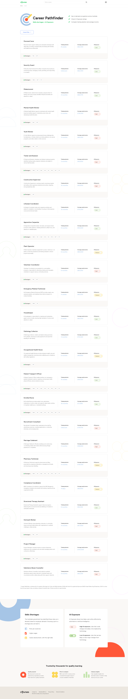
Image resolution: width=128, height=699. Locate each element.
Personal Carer (29, 41)
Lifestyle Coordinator (31, 204)
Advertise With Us (42, 691)
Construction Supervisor (32, 180)
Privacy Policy (51, 691)
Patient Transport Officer (33, 374)
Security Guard (29, 65)
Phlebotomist (28, 89)
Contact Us (34, 691)
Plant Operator (29, 246)
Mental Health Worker (31, 108)
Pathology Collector (31, 331)
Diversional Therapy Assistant (34, 501)
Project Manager (29, 544)
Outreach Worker (30, 520)
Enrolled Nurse (29, 398)
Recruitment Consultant (32, 422)
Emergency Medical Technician (34, 289)
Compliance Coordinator (32, 483)
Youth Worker (28, 132)
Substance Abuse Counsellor (33, 568)
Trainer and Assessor (31, 156)
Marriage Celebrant (30, 440)
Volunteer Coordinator (31, 265)
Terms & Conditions (60, 691)
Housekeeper (28, 313)
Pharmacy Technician (31, 459)
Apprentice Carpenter (31, 222)
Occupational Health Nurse (33, 350)
